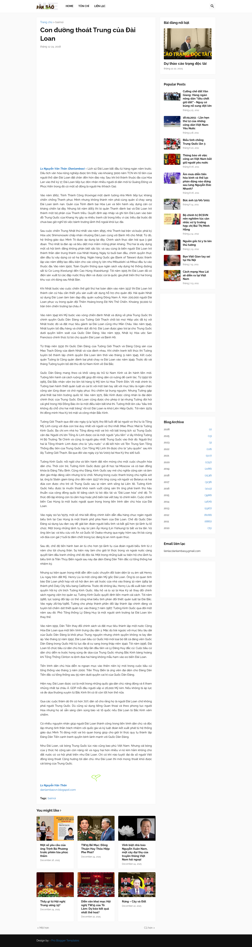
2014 (188, 501)
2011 (188, 521)
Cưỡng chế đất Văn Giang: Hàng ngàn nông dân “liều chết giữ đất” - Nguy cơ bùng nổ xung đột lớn (197, 98)
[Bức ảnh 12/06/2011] (172, 204)
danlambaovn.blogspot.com (58, 789)
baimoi (59, 22)
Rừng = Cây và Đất (134, 901)
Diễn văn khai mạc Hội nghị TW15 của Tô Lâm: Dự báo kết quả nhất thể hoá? (96, 907)
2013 (188, 508)
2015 (188, 495)
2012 (188, 514)
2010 (188, 528)
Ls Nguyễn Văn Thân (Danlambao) (62, 168)
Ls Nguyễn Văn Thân (53, 785)
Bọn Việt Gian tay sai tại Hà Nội (196, 258)
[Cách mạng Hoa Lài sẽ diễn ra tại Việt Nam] (172, 275)
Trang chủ (46, 22)
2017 (188, 482)
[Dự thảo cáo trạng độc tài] (188, 43)
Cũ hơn (148, 927)
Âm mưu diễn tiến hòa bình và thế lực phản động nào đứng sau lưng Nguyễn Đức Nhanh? (197, 181)
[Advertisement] (188, 352)
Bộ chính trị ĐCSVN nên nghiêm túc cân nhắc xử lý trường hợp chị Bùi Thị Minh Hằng (196, 222)
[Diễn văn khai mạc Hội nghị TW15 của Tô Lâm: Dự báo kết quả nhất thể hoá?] (96, 884)
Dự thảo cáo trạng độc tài (185, 63)
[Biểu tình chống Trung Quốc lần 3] (172, 143)
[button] (212, 6)
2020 (188, 462)
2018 (188, 475)
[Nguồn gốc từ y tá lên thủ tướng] (172, 245)
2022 (188, 449)
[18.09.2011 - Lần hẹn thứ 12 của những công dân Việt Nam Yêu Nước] (172, 121)
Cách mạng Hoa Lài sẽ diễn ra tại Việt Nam (196, 275)
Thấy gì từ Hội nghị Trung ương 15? (52, 903)
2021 (188, 455)
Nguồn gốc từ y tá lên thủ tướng (197, 243)
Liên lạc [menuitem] (100, 6)
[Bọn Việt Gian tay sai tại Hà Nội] (172, 260)
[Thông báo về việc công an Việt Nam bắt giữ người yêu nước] (172, 159)
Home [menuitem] (69, 6)
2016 (188, 488)
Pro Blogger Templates (65, 940)
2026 (188, 429)
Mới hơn (44, 927)
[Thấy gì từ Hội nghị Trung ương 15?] (55, 884)
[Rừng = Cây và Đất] (137, 884)
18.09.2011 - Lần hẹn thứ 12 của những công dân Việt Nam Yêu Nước (196, 123)
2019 (188, 468)
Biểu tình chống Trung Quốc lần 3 (194, 141)
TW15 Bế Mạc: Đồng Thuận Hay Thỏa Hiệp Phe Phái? (95, 848)
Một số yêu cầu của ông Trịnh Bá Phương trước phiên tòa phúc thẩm (54, 850)
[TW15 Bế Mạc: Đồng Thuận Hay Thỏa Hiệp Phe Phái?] (96, 828)
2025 (188, 435)
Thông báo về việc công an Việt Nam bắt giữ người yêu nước (197, 159)
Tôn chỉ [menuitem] (83, 6)
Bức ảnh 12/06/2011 (196, 200)
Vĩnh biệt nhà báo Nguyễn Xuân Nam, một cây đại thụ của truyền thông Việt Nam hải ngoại (135, 852)
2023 (188, 442)
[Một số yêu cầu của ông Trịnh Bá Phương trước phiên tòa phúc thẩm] (55, 828)
